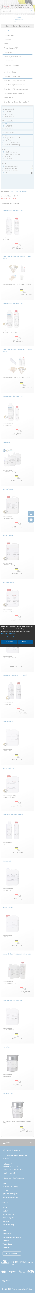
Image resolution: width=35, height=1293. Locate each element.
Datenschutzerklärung (8, 633)
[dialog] (17, 646)
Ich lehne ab (9, 642)
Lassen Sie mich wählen (9, 637)
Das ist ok (25, 642)
